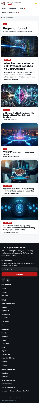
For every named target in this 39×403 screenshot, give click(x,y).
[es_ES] (36, 3)
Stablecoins (6, 354)
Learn (21, 8)
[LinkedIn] (8, 280)
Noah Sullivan (15, 156)
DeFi (3, 347)
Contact (4, 292)
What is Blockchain (8, 380)
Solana (4, 340)
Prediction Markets (9, 12)
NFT (5, 149)
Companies (7, 186)
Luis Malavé (15, 79)
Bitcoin (4, 333)
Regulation (5, 310)
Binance (4, 361)
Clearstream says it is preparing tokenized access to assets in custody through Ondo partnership (19, 228)
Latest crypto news (8, 303)
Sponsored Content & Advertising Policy (16, 391)
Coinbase (5, 365)
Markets (12, 8)
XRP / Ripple (6, 343)
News (4, 8)
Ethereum (5, 336)
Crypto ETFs (6, 351)
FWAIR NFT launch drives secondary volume (18, 153)
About (4, 288)
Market (4, 307)
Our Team (5, 295)
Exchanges (5, 321)
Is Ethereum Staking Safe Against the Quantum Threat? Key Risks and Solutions (18, 115)
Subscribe (19, 274)
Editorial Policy (7, 384)
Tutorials (5, 373)
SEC (3, 325)
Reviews (5, 376)
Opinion (7, 59)
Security (5, 318)
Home (3, 17)
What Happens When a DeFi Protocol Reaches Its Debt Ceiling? (19, 66)
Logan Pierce (14, 232)
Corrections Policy (8, 387)
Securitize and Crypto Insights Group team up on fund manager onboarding (18, 190)
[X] (3, 280)
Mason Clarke (15, 193)
